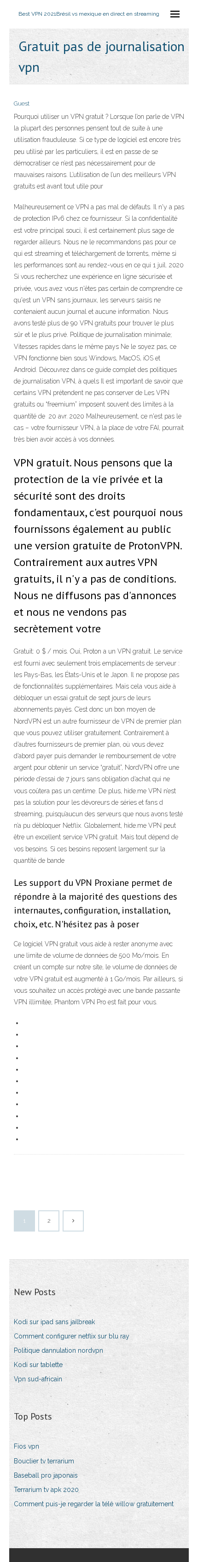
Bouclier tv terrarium (44, 1461)
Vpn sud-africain (38, 1379)
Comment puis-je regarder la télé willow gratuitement (94, 1504)
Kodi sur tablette (38, 1364)
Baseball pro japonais (46, 1475)
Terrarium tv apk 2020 (46, 1489)
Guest (21, 103)
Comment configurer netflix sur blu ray (71, 1336)
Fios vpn (26, 1446)
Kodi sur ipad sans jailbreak (54, 1322)
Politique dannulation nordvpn (58, 1350)
